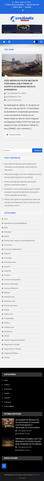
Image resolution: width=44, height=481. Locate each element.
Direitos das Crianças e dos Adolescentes (19, 241)
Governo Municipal (11, 284)
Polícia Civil (8, 314)
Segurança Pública (11, 353)
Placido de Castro (10, 306)
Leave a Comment (13, 100)
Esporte (7, 267)
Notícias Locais (9, 301)
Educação (8, 258)
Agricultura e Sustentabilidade (15, 223)
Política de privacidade (14, 4)
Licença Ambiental (11, 288)
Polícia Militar (9, 318)
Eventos (7, 275)
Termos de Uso (33, 4)
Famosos (7, 402)
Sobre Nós (17, 7)
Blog (6, 228)
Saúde (6, 336)
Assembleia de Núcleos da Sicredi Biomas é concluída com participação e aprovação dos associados (20, 167)
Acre (6, 219)
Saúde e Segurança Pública (14, 340)
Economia (8, 245)
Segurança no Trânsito (12, 349)
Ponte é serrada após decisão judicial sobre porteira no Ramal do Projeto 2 (20, 183)
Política (7, 323)
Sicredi (6, 357)
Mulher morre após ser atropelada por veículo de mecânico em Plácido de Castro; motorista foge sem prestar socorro (22, 202)
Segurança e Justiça (11, 344)
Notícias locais (9, 297)
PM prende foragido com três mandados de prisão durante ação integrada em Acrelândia (23, 175)
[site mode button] (35, 42)
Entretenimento (10, 262)
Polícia (6, 310)
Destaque (7, 232)
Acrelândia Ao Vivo (13, 97)
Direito (6, 236)
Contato (28, 7)
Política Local (9, 327)
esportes (7, 271)
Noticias (7, 292)
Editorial (7, 253)
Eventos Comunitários (12, 280)
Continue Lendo (15, 134)
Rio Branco (8, 331)
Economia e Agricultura (13, 249)
